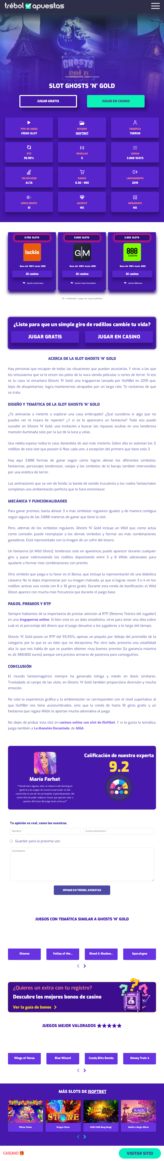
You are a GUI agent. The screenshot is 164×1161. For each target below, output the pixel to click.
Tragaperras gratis (74, 77)
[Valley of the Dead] (62, 939)
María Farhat (44, 779)
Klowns (24, 954)
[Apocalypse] (139, 939)
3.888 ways (135, 158)
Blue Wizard (63, 1058)
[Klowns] (24, 939)
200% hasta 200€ (87, 266)
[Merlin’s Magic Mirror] (138, 1111)
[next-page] (84, 966)
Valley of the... (63, 954)
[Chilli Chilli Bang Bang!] (100, 1111)
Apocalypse (139, 954)
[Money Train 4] (139, 1043)
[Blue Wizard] (62, 1043)
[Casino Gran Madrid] (82, 252)
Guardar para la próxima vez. (37, 841)
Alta (29, 183)
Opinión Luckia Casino (35, 283)
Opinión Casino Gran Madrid (85, 283)
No (82, 208)
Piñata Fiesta (25, 1127)
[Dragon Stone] (63, 1111)
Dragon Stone (63, 1127)
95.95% (29, 158)
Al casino (32, 274)
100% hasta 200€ (37, 266)
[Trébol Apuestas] (34, 6)
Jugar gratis (48, 101)
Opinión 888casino (135, 283)
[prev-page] (78, 966)
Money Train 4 (139, 1058)
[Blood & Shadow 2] (101, 939)
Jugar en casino (116, 101)
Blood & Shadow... (101, 954)
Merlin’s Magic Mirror (138, 1127)
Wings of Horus (24, 1058)
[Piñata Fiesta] (25, 1111)
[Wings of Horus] (24, 1043)
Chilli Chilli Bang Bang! (101, 1127)
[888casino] (132, 252)
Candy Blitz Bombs (101, 1058)
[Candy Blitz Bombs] (101, 1043)
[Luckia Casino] (32, 252)
